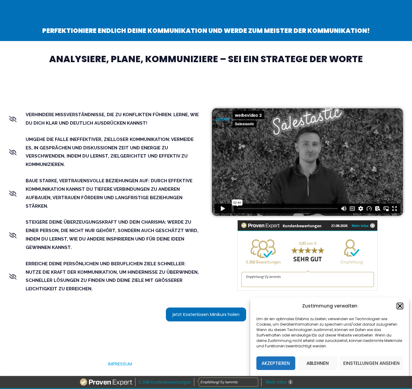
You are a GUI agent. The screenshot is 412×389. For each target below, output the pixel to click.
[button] (400, 306)
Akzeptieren (275, 363)
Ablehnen (317, 363)
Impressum (120, 364)
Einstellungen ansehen (371, 363)
